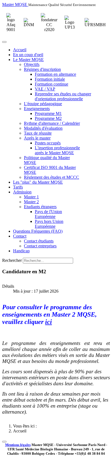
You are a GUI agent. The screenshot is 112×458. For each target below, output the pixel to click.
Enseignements (37, 108)
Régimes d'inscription (42, 69)
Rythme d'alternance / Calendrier (52, 123)
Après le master (37, 138)
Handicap (21, 250)
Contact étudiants (39, 241)
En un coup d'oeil (28, 54)
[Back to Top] (4, 441)
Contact (19, 236)
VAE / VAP (45, 89)
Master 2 (31, 201)
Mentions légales (18, 445)
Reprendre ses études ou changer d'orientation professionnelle (63, 96)
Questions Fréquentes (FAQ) (38, 231)
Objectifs (31, 64)
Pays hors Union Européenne (49, 224)
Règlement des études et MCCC (51, 177)
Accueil (19, 49)
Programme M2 (48, 118)
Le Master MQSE (28, 59)
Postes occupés (48, 143)
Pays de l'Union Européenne (48, 214)
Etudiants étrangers (40, 206)
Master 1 (31, 197)
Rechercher (12, 260)
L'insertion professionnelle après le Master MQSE (57, 150)
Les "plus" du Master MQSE (38, 182)
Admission (22, 192)
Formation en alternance (55, 74)
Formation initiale (50, 79)
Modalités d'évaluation (43, 128)
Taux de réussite (38, 133)
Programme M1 (48, 113)
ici (48, 321)
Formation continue (51, 84)
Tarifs (18, 187)
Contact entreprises (40, 246)
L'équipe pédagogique (43, 103)
